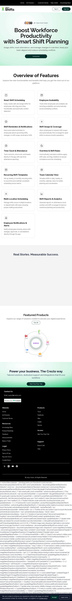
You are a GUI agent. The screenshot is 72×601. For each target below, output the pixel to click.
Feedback (5, 434)
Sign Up (66, 9)
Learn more (64, 597)
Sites (39, 418)
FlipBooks (41, 415)
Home (22, 3)
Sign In (56, 9)
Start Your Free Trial (36, 384)
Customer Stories (43, 3)
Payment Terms (7, 457)
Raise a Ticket (6, 441)
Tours (39, 411)
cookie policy (43, 598)
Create (39, 422)
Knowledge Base (65, 3)
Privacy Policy (6, 450)
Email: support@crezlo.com (12, 395)
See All (36, 322)
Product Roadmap (7, 431)
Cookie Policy (6, 460)
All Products (6, 415)
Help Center (54, 3)
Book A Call (41, 445)
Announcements (7, 437)
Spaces (40, 425)
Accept (54, 597)
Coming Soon (36, 56)
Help (39, 449)
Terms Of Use (6, 453)
